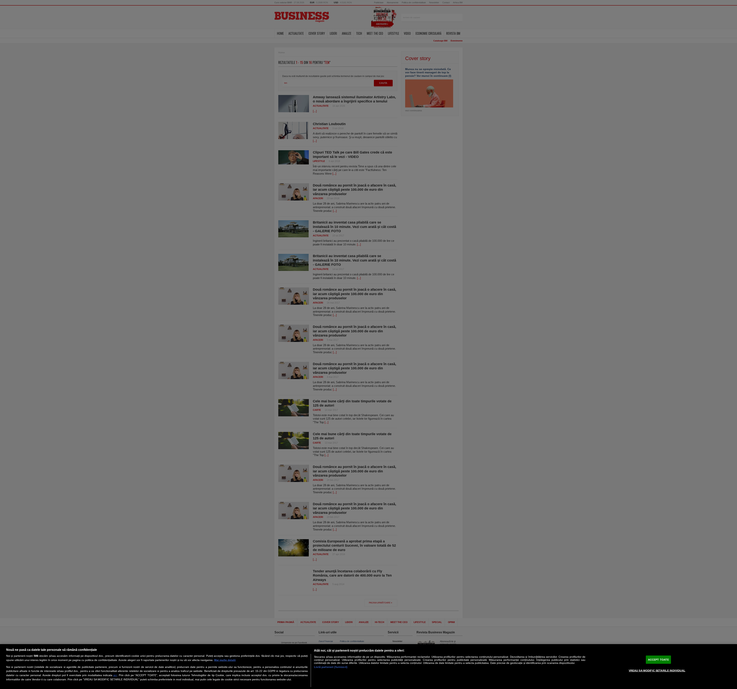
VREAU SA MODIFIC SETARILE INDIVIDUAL (657, 670)
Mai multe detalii (225, 660)
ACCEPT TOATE (658, 659)
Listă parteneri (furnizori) (330, 666)
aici (115, 675)
